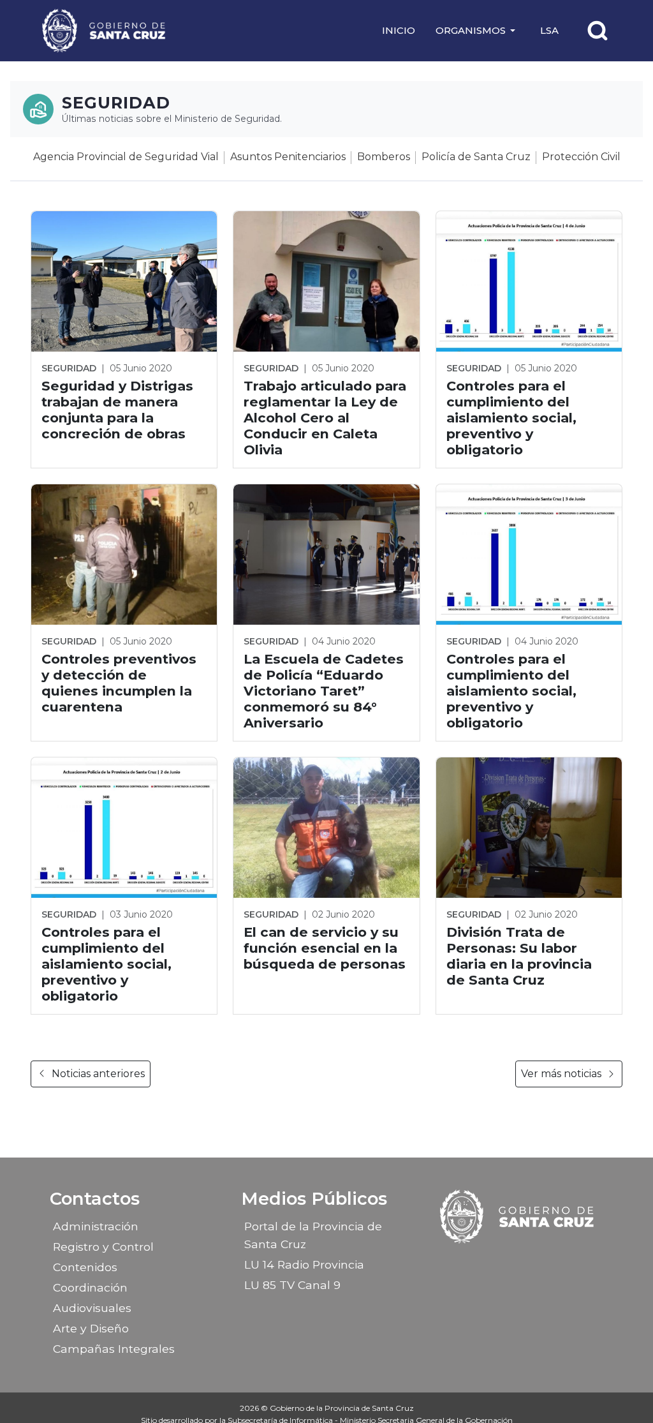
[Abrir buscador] (597, 30)
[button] (477, 30)
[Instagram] (506, 1263)
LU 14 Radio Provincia (304, 1264)
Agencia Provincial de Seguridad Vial (126, 157)
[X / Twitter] (528, 1263)
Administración (95, 1226)
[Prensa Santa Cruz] (104, 30)
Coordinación (90, 1287)
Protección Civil (581, 157)
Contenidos (85, 1267)
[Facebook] (484, 1263)
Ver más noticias (561, 1074)
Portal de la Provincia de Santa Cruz (313, 1235)
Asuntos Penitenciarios (288, 157)
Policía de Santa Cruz (476, 157)
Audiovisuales (92, 1308)
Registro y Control (103, 1246)
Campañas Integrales (114, 1348)
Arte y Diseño (91, 1328)
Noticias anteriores (98, 1074)
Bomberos (383, 157)
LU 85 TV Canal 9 (292, 1285)
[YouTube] (551, 1263)
